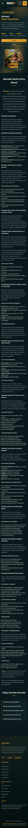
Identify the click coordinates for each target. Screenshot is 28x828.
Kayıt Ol (14, 44)
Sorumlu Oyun (4, 775)
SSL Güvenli (18, 757)
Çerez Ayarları (4, 772)
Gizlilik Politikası (5, 769)
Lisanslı (10, 757)
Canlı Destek (4, 788)
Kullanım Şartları (5, 766)
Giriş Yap (14, 40)
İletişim (3, 797)
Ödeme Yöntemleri (5, 791)
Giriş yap (20, 3)
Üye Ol (25, 3)
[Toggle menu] (2, 3)
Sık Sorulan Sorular (5, 785)
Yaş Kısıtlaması (4, 777)
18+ (3, 757)
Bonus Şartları (4, 794)
